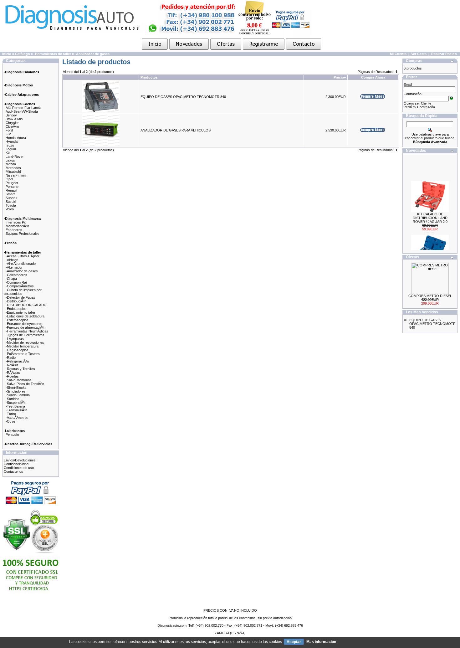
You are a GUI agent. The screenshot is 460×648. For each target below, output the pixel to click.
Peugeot (12, 183)
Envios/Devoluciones (20, 460)
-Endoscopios (16, 309)
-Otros (11, 421)
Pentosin (12, 434)
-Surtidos (12, 399)
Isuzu (10, 145)
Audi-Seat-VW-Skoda (22, 111)
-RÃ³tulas (13, 372)
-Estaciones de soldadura (25, 316)
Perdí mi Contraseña (419, 107)
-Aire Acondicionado (21, 263)
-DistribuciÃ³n (16, 301)
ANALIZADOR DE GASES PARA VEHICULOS (176, 130)
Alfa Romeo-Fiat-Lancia (23, 108)
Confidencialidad (16, 464)
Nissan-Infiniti (16, 175)
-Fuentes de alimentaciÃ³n (25, 327)
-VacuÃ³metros (17, 417)
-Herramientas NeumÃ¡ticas (27, 331)
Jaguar (11, 149)
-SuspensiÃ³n (16, 402)
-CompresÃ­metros (20, 286)
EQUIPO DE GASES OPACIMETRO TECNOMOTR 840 (183, 97)
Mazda (11, 164)
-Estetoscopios (17, 320)
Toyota (11, 205)
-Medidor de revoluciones (25, 342)
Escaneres (14, 230)
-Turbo (11, 414)
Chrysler (12, 123)
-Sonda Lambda (18, 395)
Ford (9, 130)
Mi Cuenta (398, 54)
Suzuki (11, 201)
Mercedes (13, 168)
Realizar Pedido (444, 54)
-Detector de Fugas (20, 297)
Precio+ (340, 77)
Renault (11, 190)
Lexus (10, 160)
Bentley (11, 115)
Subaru (11, 198)
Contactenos (13, 471)
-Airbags (12, 260)
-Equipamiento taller (20, 312)
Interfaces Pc (16, 222)
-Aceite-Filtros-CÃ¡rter (22, 256)
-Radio (11, 357)
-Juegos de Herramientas (25, 335)
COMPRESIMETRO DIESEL (430, 296)
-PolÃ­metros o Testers (23, 354)
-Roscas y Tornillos (20, 369)
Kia (8, 153)
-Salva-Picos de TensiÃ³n (25, 384)
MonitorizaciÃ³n (17, 226)
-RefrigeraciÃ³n (17, 361)
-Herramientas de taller (52, 54)
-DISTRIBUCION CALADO (26, 305)
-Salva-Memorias (19, 380)
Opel (9, 179)
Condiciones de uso (19, 468)
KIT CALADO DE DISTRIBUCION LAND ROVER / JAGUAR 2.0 (430, 214)
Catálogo (22, 54)
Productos (149, 77)
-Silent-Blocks (16, 387)
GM (8, 134)
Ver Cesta (419, 54)
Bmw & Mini (14, 119)
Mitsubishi (13, 171)
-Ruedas (12, 376)
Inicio (6, 54)
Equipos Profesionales (22, 233)
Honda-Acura (16, 138)
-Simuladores (16, 391)
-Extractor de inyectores (24, 324)
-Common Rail (16, 282)
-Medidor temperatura (22, 346)
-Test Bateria (15, 406)
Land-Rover (15, 156)
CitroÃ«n (12, 126)
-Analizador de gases (92, 54)
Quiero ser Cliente (417, 103)
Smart (10, 194)
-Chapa (11, 278)
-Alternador (14, 267)
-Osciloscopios (17, 350)
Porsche (12, 186)
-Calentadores (16, 275)
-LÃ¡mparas (15, 339)
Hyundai (12, 141)
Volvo (10, 209)
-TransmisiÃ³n (16, 410)
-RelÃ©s (12, 365)
